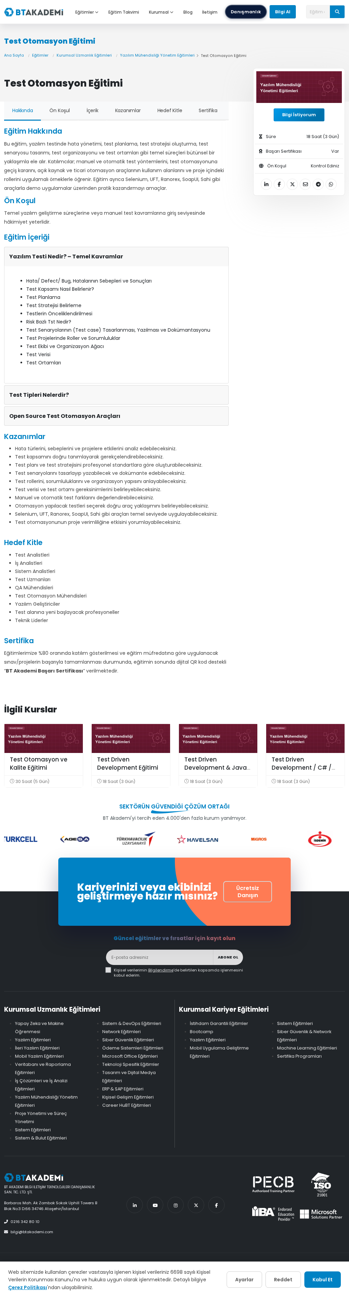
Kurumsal (159, 12)
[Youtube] (155, 1205)
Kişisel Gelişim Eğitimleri (128, 1097)
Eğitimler (84, 12)
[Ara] (337, 11)
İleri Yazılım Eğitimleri (37, 1048)
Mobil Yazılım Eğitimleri (39, 1056)
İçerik (92, 110)
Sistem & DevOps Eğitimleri (131, 1023)
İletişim (209, 12)
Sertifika (208, 110)
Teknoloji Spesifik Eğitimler (130, 1064)
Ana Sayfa (14, 55)
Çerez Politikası (27, 1287)
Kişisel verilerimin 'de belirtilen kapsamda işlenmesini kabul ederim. (178, 972)
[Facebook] (216, 1205)
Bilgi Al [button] (282, 12)
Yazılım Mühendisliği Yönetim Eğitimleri (157, 55)
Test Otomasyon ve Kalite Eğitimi (38, 763)
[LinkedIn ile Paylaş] (266, 184)
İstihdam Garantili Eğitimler (219, 1023)
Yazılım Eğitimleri (33, 1040)
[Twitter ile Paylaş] (292, 184)
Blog (188, 12)
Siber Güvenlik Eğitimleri (128, 1040)
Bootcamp (201, 1032)
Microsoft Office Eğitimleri (130, 1056)
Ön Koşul (59, 110)
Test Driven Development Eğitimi (127, 763)
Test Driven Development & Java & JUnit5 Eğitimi (215, 767)
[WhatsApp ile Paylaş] (331, 184)
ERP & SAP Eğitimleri (122, 1089)
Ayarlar (244, 1279)
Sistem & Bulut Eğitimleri (41, 1138)
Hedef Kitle (169, 110)
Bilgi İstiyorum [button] (299, 115)
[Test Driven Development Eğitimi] (131, 738)
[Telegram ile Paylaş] (318, 184)
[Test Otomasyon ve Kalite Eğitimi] (43, 738)
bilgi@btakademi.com (32, 1232)
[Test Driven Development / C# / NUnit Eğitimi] (305, 738)
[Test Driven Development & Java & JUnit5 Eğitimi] (218, 738)
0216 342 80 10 (25, 1221)
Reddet (283, 1279)
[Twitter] (196, 1205)
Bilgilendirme (160, 970)
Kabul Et (323, 1279)
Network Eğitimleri (121, 1032)
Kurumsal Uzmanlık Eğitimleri (84, 55)
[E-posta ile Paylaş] (305, 184)
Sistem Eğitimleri (33, 1130)
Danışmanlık (246, 12)
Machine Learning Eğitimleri (307, 1048)
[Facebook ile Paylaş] (279, 184)
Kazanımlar (128, 110)
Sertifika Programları (299, 1056)
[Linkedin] (134, 1205)
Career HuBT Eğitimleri (126, 1105)
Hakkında (22, 110)
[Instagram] (175, 1205)
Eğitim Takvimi (123, 12)
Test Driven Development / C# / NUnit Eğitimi (302, 767)
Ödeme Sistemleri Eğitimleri (132, 1048)
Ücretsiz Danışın (247, 891)
